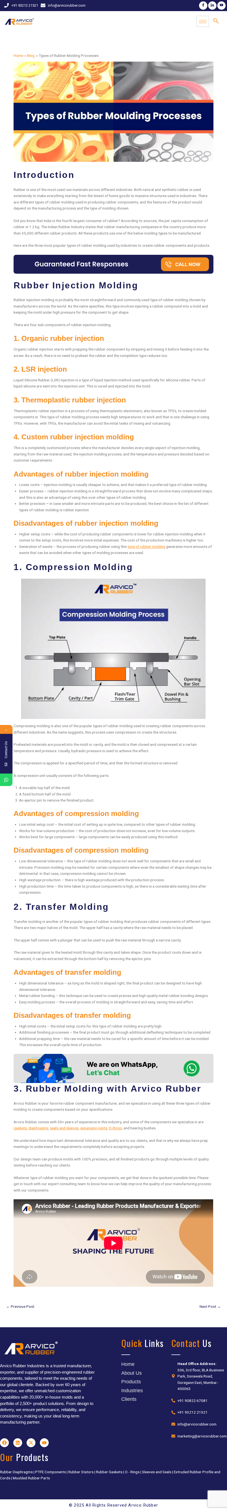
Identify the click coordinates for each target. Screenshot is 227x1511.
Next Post (210, 1306)
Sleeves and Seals (156, 1472)
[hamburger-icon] (203, 21)
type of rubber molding (146, 546)
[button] (215, 21)
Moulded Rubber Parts (31, 1478)
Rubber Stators (81, 1472)
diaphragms (38, 1128)
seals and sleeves (64, 1128)
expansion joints (93, 1128)
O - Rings (132, 1472)
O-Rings (115, 1128)
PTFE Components (50, 1472)
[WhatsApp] (6, 780)
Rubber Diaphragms (16, 1472)
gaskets (20, 1128)
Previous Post (20, 1306)
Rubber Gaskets (109, 1472)
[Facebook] (203, 5)
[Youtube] (221, 5)
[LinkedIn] (212, 5)
